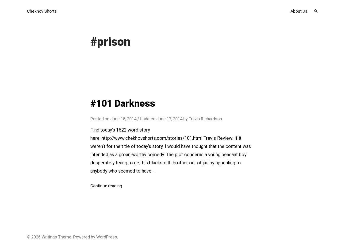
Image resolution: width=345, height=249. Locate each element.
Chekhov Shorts (42, 11)
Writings (49, 236)
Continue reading (106, 185)
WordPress (106, 236)
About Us (299, 11)
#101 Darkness (122, 103)
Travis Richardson (205, 118)
